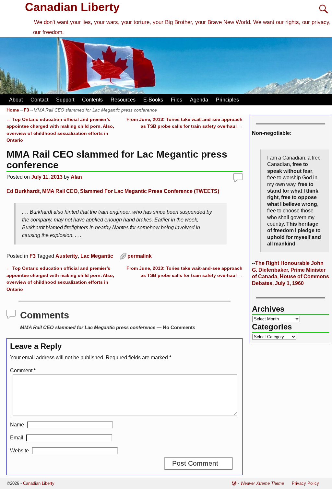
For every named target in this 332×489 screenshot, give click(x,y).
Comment (23, 370)
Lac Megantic (96, 256)
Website (19, 450)
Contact (39, 99)
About (16, 99)
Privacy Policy (305, 483)
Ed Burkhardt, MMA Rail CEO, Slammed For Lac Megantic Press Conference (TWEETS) (112, 191)
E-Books (153, 99)
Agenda (199, 99)
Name (17, 424)
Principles (227, 99)
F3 (26, 110)
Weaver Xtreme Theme (262, 483)
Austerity (66, 256)
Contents (92, 99)
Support (65, 99)
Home (12, 110)
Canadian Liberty (72, 7)
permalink (139, 256)
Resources (123, 99)
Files (176, 99)
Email (16, 437)
